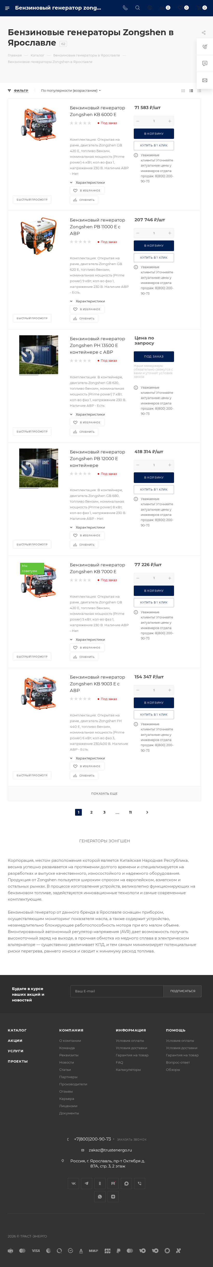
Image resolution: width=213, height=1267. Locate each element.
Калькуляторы (128, 1069)
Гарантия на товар (132, 1055)
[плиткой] (183, 90)
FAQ (119, 1062)
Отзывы (66, 1091)
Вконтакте (73, 1183)
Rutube (113, 1183)
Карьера (66, 1099)
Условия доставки (131, 1048)
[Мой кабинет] (150, 8)
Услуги (16, 1051)
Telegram (86, 1183)
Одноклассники (99, 1183)
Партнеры (68, 1077)
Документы (69, 1113)
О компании (70, 1040)
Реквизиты (68, 1055)
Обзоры (173, 1069)
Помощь (175, 1030)
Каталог (17, 1030)
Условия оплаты (130, 1040)
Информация (131, 1030)
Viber (139, 1183)
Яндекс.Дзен (113, 1196)
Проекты (18, 1061)
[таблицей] (199, 90)
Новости (66, 1062)
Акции (15, 1040)
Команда (67, 1048)
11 (130, 812)
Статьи (65, 1069)
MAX (126, 1183)
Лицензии (68, 1106)
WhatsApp (99, 1196)
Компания (71, 1030)
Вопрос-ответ (178, 1062)
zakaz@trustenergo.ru (110, 1150)
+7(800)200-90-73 (92, 1139)
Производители (73, 1084)
